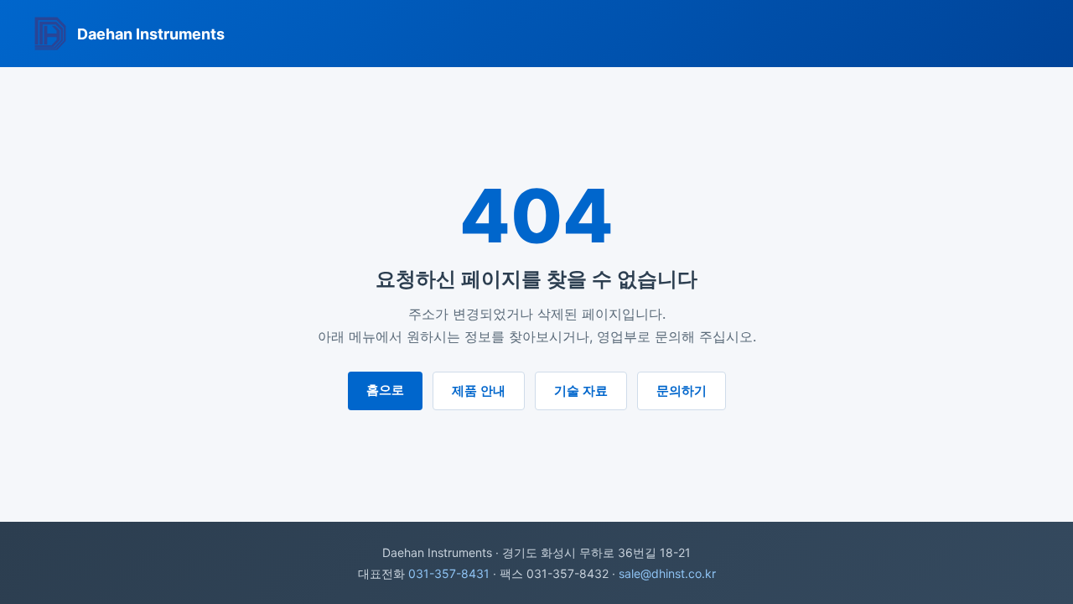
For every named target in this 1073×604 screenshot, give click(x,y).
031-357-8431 (449, 573)
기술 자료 (581, 390)
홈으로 (385, 390)
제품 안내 (478, 390)
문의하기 (681, 390)
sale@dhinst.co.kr (667, 573)
